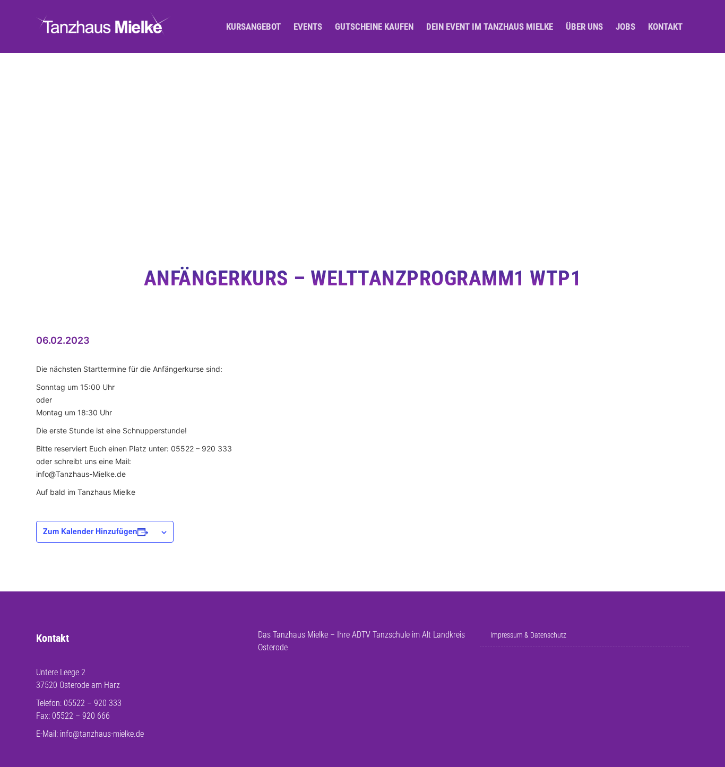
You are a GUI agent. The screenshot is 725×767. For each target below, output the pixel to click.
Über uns (584, 26)
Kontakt (665, 26)
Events (308, 26)
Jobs (625, 26)
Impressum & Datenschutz (528, 635)
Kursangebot (253, 26)
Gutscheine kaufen (374, 26)
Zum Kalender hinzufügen (90, 531)
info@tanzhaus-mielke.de (102, 734)
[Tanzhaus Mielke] (103, 26)
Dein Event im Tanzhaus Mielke (489, 26)
